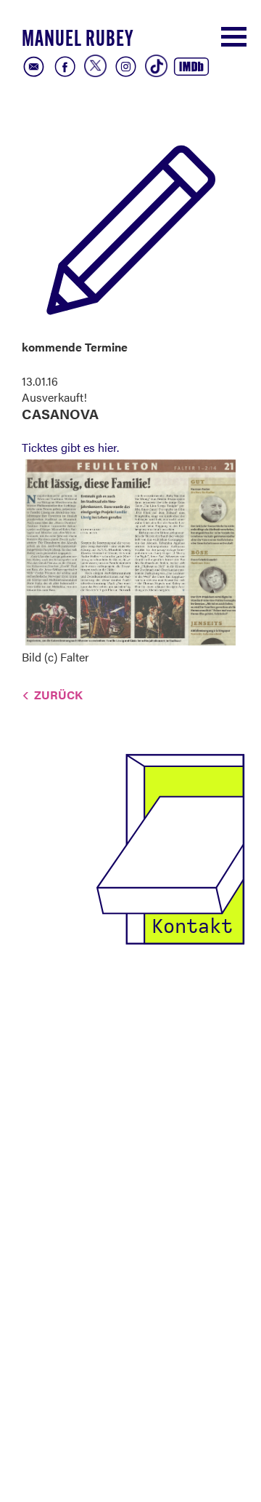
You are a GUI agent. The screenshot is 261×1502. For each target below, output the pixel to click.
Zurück (58, 694)
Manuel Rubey (77, 40)
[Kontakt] (170, 847)
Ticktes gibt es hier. (70, 447)
